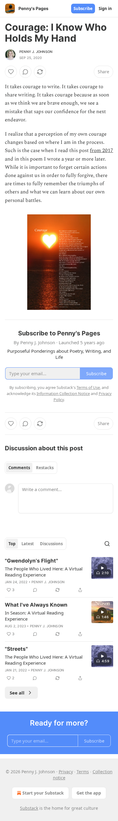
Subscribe (83, 8)
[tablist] (31, 468)
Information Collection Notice (63, 393)
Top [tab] (11, 543)
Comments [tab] (19, 467)
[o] (102, 568)
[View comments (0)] (25, 72)
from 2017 (101, 150)
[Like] (11, 72)
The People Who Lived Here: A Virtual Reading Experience (44, 572)
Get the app (89, 793)
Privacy (66, 771)
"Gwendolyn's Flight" (31, 561)
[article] (59, 575)
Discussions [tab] (51, 543)
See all (17, 693)
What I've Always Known (36, 605)
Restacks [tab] (45, 467)
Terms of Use (88, 387)
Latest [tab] (27, 543)
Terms (83, 771)
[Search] (107, 544)
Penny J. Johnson (35, 52)
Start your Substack (43, 793)
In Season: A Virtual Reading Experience (34, 616)
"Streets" (16, 649)
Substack (29, 808)
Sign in (105, 8)
